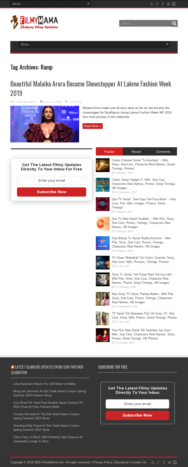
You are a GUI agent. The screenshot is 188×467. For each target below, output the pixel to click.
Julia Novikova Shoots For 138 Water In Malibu (44, 384)
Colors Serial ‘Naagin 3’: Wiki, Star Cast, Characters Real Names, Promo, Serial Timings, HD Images (144, 184)
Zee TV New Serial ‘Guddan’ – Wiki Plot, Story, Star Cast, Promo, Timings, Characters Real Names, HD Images (143, 223)
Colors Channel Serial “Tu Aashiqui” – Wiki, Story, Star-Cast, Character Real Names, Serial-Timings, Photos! (143, 164)
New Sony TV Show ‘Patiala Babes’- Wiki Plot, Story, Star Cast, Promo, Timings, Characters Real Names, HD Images (143, 298)
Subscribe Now (51, 192)
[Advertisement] (51, 276)
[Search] (174, 23)
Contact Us (138, 462)
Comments (163, 151)
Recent (136, 151)
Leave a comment (52, 101)
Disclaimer (122, 462)
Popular (109, 151)
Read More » (92, 126)
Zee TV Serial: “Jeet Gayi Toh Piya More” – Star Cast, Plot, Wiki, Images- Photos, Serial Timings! (144, 203)
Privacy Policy (102, 462)
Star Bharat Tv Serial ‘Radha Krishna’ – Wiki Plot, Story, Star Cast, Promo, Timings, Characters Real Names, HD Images (141, 242)
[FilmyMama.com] (34, 26)
